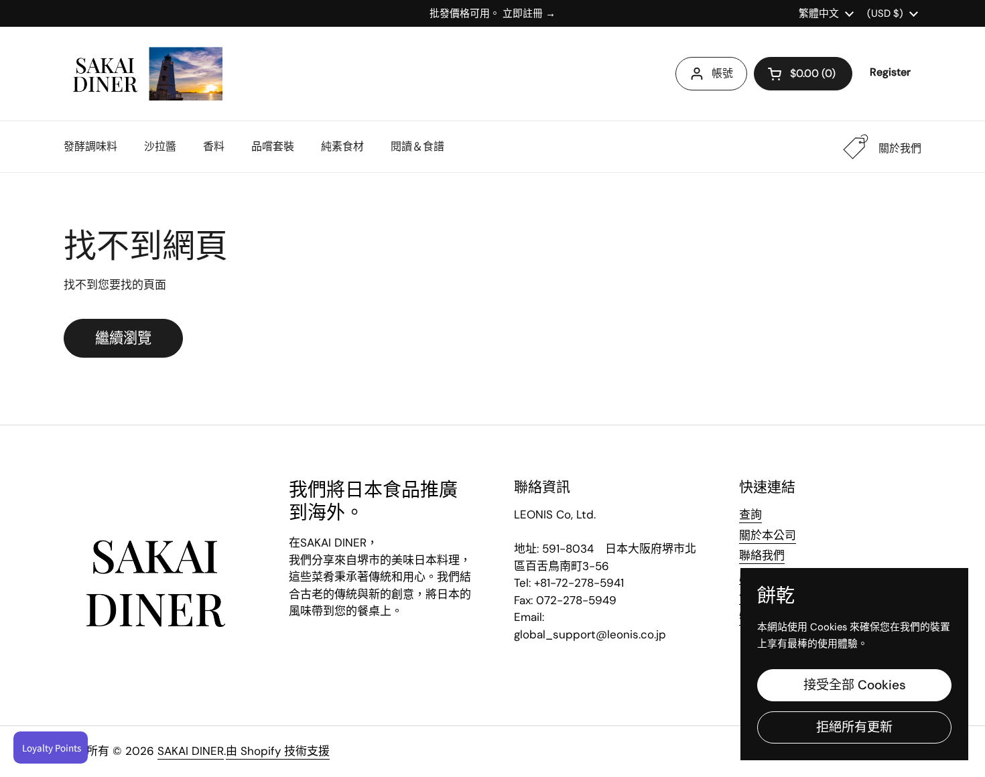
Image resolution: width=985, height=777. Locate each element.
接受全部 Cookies (854, 685)
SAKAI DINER (190, 751)
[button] (803, 73)
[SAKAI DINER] (143, 73)
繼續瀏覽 (123, 338)
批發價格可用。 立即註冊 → (492, 13)
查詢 (750, 514)
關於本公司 (767, 535)
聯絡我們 (762, 555)
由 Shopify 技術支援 (278, 751)
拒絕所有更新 (854, 727)
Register (890, 72)
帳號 (722, 73)
